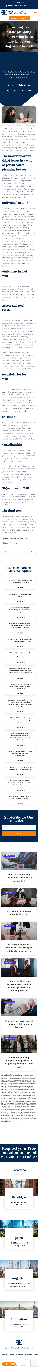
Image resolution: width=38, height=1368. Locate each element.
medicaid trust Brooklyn (23, 1077)
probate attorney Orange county (19, 1083)
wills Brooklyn (22, 1104)
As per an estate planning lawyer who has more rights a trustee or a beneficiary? (20, 686)
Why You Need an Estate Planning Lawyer (20, 595)
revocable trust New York (22, 1095)
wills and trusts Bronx (25, 1101)
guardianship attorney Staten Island (20, 1117)
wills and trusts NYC (30, 1103)
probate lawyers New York (16, 1089)
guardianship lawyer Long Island (11, 1118)
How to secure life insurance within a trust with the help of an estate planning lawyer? (20, 783)
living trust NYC (32, 1075)
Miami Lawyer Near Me (5, 1106)
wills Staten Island (10, 1107)
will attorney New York (10, 1098)
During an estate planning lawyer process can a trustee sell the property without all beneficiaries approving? (20, 703)
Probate (15, 539)
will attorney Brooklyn (26, 1097)
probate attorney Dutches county (16, 1081)
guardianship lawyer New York (24, 1118)
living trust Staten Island (13, 1077)
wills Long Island (33, 1106)
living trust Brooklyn (7, 1075)
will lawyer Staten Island (16, 1101)
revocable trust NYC (31, 1095)
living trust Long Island (16, 1075)
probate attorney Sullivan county (7, 1086)
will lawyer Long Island (19, 1100)
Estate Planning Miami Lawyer (24, 1106)
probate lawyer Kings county (10, 1088)
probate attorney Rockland (20, 1084)
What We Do (15, 1354)
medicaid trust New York (9, 1078)
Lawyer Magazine (14, 1106)
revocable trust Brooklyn (27, 1094)
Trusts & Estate (17, 12)
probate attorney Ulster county (20, 1086)
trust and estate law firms (10, 1109)
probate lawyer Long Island (21, 1088)
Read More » (20, 588)
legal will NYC (20, 1074)
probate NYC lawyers (30, 1092)
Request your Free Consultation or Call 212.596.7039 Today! (19, 1153)
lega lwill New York (13, 1074)
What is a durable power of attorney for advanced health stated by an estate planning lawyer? (20, 737)
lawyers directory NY (12, 1095)
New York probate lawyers (26, 1080)
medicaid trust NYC (18, 1078)
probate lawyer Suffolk (14, 1091)
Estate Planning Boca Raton (31, 1104)
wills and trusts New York (20, 1103)
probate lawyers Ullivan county (25, 1091)
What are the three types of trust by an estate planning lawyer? (20, 640)
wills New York (4, 1107)
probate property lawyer (17, 1094)
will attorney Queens (26, 1098)
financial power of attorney (24, 126)
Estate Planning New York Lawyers (19, 1348)
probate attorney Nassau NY (7, 1083)
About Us (4, 1354)
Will (26, 539)
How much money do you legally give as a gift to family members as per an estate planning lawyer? (20, 671)
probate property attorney (6, 1094)
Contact (34, 1354)
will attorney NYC (18, 1098)
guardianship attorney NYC (27, 1115)
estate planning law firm (17, 13)
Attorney (8, 539)
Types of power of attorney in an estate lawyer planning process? (20, 768)
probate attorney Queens (9, 1084)
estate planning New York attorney (25, 1111)
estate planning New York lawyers (11, 1114)
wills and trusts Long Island (10, 1103)
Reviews (23, 1354)
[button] (35, 12)
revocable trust (14, 1097)
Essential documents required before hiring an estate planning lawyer (20, 610)
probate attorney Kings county (29, 1081)
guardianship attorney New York (15, 1115)
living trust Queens (4, 1077)
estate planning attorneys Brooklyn (22, 1109)
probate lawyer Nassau (32, 1088)
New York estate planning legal (14, 1080)
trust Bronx (19, 1097)
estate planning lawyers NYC (20, 1107)
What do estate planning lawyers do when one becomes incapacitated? (20, 753)
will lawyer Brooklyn (10, 1100)
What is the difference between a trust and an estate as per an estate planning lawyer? (20, 625)
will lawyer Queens (7, 1101)
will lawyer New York (28, 1100)
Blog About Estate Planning (17, 72)
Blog (29, 1354)
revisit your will (10, 525)
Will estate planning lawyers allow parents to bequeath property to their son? (20, 655)
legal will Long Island (5, 1074)
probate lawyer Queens (6, 1089)
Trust (22, 539)
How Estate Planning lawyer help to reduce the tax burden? (20, 581)
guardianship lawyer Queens (12, 1120)
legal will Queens (26, 1074)
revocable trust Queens (6, 1097)
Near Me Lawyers (7, 1121)
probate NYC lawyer (22, 1092)
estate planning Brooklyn (13, 1111)
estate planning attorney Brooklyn (19, 1112)
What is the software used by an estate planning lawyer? (20, 797)
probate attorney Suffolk (30, 1084)
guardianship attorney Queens (7, 1117)
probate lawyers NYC (26, 1089)
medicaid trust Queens (26, 1078)
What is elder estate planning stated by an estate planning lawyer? (20, 720)
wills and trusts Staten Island (14, 1104)
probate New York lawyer (12, 1092)
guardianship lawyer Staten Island (24, 1120)
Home (4, 72)
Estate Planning (10, 543)
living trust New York (24, 1075)
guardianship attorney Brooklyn (24, 1114)
